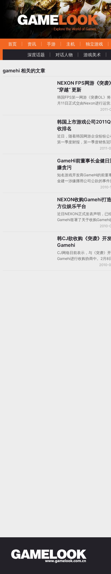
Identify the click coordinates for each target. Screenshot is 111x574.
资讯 (31, 44)
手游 (51, 44)
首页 (12, 44)
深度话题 (36, 54)
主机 (70, 44)
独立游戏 (94, 44)
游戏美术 (92, 54)
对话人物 (64, 54)
